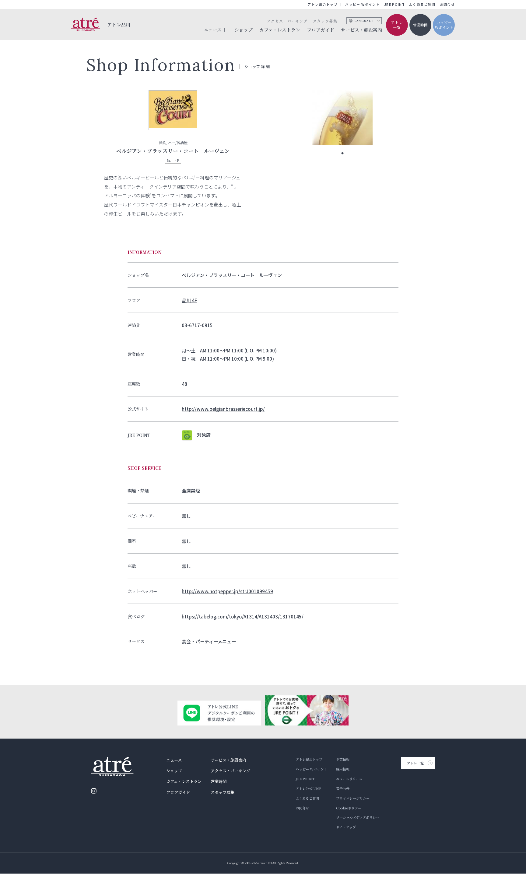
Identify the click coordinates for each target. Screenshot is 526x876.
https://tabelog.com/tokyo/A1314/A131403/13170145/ (242, 616)
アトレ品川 (119, 24)
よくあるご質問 (422, 4)
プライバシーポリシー (353, 798)
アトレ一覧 (397, 25)
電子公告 (342, 788)
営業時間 (420, 24)
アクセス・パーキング (287, 20)
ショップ (243, 29)
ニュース (174, 760)
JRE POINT (394, 4)
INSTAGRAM (93, 791)
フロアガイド (320, 29)
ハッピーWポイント (444, 25)
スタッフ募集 (325, 20)
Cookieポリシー (348, 807)
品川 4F (189, 300)
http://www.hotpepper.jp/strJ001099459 (227, 591)
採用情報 (342, 769)
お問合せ (447, 4)
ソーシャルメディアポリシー (357, 817)
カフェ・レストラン (279, 29)
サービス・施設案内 (361, 29)
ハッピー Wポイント (362, 4)
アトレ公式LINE (308, 788)
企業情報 (342, 759)
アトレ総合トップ (322, 4)
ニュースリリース (349, 778)
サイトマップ (346, 827)
